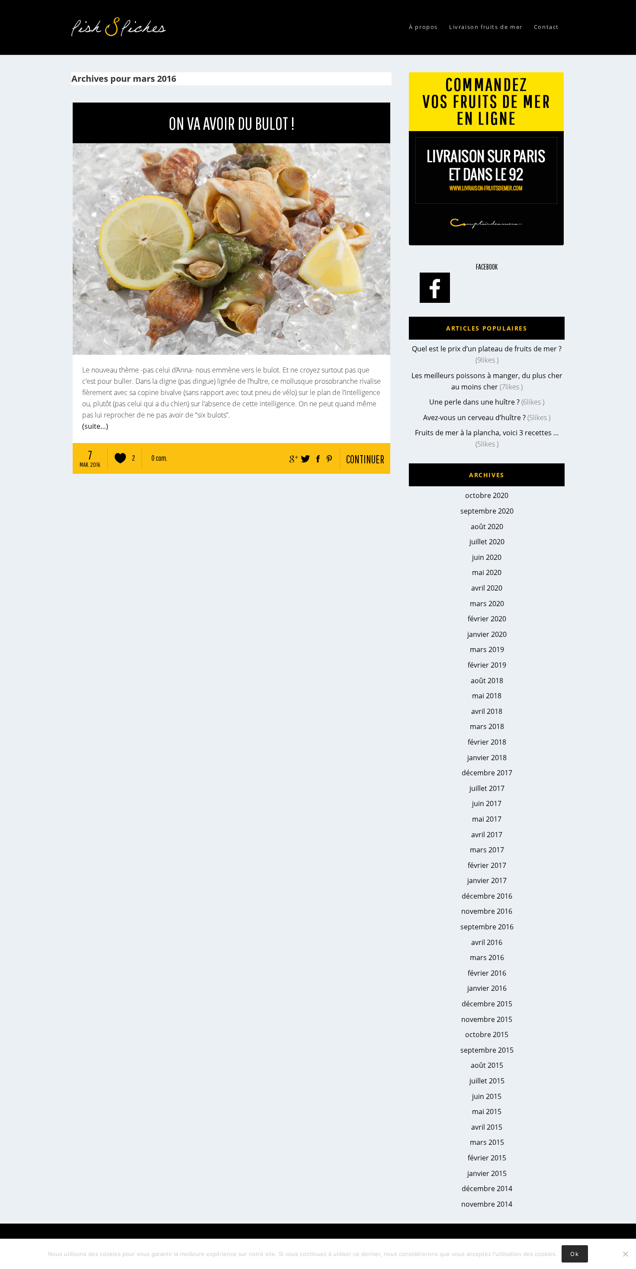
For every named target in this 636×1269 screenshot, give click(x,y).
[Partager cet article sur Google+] (292, 456)
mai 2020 (486, 572)
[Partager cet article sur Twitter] (304, 456)
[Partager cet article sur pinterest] (328, 456)
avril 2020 (486, 588)
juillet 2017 (486, 788)
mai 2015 (486, 1111)
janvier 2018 (487, 757)
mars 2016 (487, 957)
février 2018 (487, 742)
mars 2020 (487, 603)
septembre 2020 (487, 511)
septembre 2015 (487, 1050)
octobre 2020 (486, 495)
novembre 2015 (486, 1019)
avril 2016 (486, 942)
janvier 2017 (487, 880)
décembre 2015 (487, 1004)
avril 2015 (486, 1127)
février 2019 (487, 665)
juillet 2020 (486, 541)
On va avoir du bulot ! (232, 122)
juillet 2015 (486, 1081)
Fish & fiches (121, 26)
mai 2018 (486, 695)
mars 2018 (487, 726)
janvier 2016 (487, 988)
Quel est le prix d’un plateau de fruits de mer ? (487, 348)
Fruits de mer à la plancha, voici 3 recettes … (487, 432)
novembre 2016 (486, 911)
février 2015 (487, 1158)
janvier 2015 (487, 1173)
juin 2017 (486, 803)
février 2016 (487, 973)
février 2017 (487, 865)
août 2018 (487, 680)
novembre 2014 (486, 1204)
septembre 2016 (487, 927)
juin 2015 (486, 1096)
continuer (365, 459)
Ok (574, 1253)
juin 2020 (486, 557)
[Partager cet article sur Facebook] (316, 456)
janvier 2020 (487, 634)
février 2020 (487, 618)
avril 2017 (486, 834)
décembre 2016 (487, 896)
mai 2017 (486, 819)
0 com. (159, 458)
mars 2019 (487, 649)
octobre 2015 (486, 1034)
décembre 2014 (487, 1188)
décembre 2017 (487, 772)
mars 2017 (487, 850)
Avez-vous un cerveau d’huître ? (474, 417)
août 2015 (487, 1065)
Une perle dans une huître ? (474, 402)
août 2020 (487, 526)
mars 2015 (487, 1142)
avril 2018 (486, 711)
